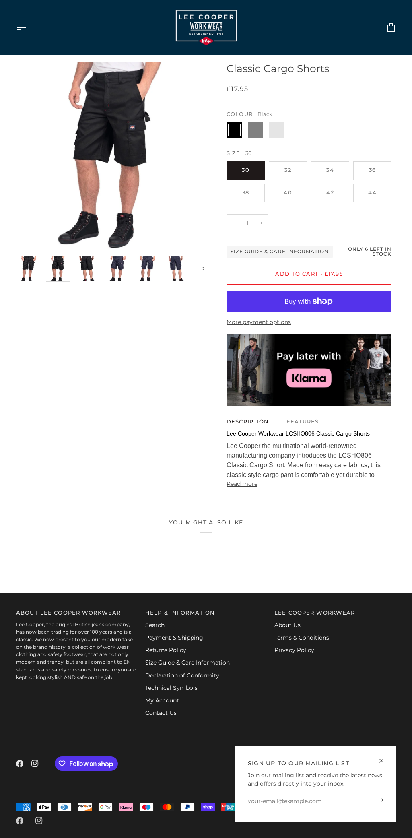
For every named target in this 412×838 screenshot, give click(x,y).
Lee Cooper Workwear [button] (314, 613)
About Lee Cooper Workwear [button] (68, 613)
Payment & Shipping (174, 637)
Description (248, 422)
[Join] (376, 800)
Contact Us (161, 713)
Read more (242, 484)
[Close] (385, 760)
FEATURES (302, 422)
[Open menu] (28, 27)
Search (155, 625)
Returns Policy (165, 650)
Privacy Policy (294, 650)
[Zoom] (111, 157)
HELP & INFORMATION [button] (180, 613)
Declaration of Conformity (182, 675)
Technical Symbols (171, 688)
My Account (162, 700)
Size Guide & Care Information (280, 251)
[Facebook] (19, 763)
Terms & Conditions (301, 637)
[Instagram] (35, 763)
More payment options (259, 322)
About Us (287, 625)
